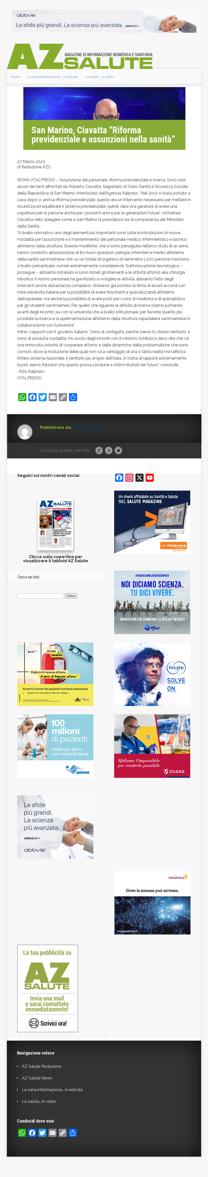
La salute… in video (99, 76)
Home (15, 76)
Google (99, 451)
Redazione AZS (87, 427)
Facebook (109, 451)
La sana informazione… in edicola (53, 76)
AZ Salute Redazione (41, 1066)
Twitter (118, 451)
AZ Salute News (37, 1078)
